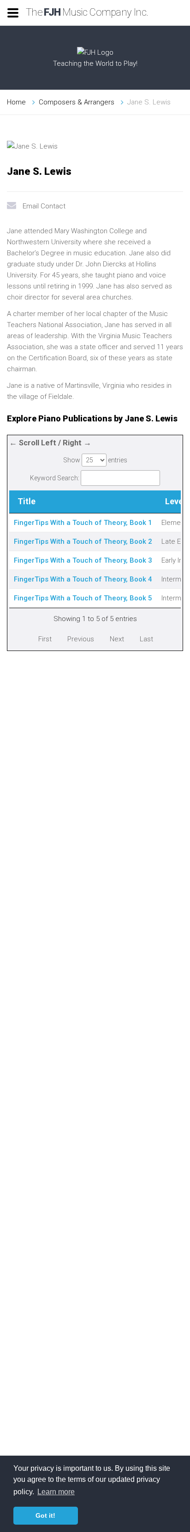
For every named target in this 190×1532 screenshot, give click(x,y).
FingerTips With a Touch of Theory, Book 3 (83, 560)
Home (16, 102)
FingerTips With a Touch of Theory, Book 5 (83, 598)
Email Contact (44, 206)
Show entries (95, 460)
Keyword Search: (54, 478)
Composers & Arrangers (76, 102)
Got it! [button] (45, 1515)
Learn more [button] (56, 1492)
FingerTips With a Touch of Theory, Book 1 (83, 522)
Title (27, 501)
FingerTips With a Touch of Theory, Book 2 (83, 541)
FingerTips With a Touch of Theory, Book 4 (83, 579)
